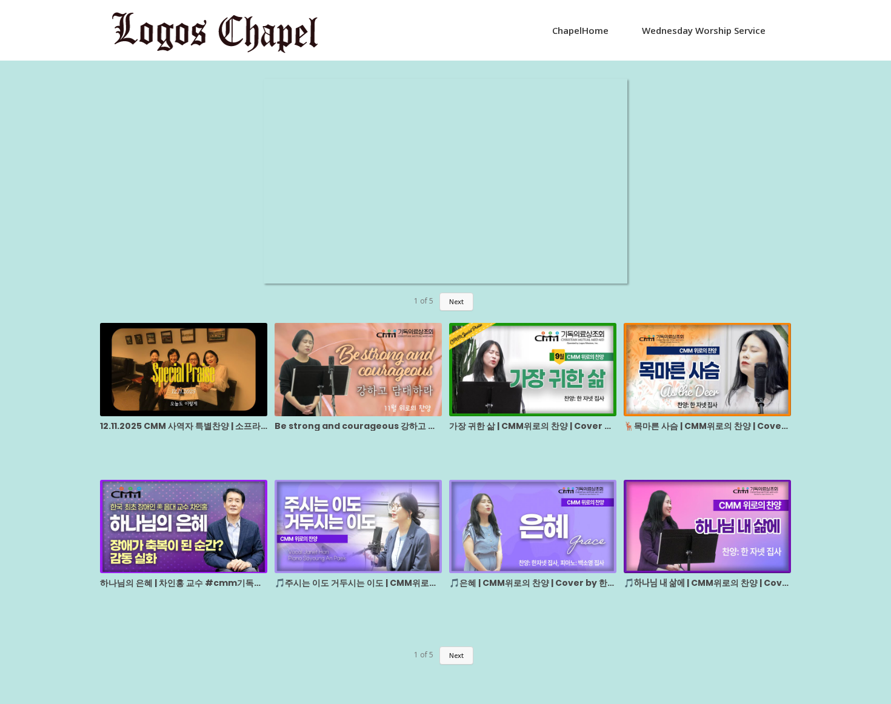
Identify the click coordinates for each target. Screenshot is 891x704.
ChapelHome (580, 30)
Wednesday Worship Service (704, 30)
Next (456, 301)
